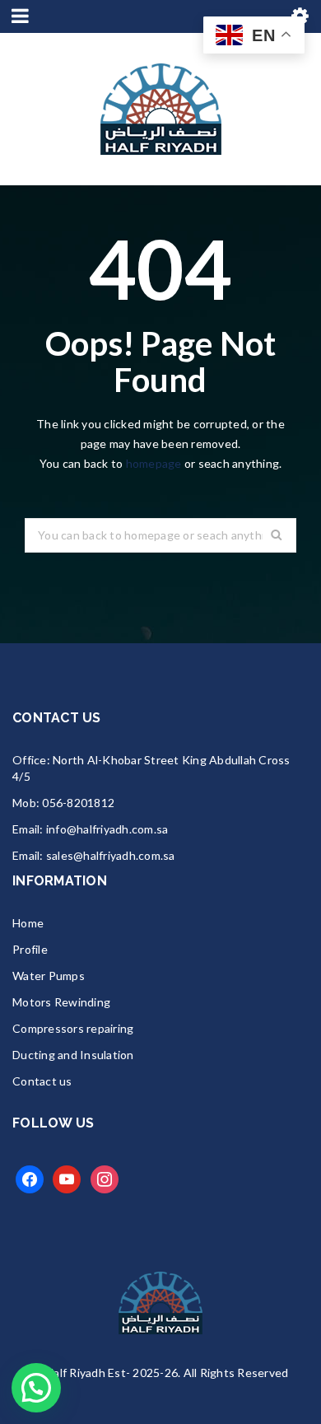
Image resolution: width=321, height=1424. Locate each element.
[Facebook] (30, 1178)
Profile (30, 949)
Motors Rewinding (61, 1002)
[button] (36, 1387)
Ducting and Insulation (73, 1055)
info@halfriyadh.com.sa (107, 829)
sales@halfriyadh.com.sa (110, 855)
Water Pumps (48, 976)
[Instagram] (105, 1178)
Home (28, 923)
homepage (154, 463)
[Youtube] (67, 1178)
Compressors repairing (72, 1028)
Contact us (42, 1081)
